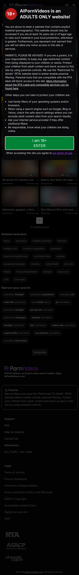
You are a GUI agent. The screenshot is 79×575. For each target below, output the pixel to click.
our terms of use (62, 152)
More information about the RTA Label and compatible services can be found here (37, 84)
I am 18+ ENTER (39, 143)
